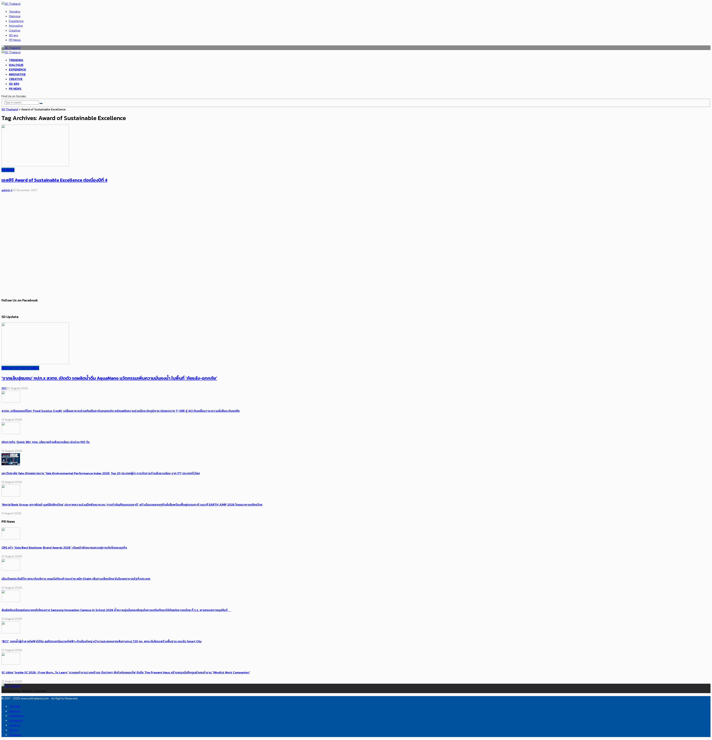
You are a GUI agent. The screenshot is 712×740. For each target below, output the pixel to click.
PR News (15, 40)
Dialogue (14, 16)
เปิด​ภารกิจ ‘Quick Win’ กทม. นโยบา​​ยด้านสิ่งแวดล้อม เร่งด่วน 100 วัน (45, 442)
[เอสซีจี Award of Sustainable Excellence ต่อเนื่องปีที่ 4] (35, 165)
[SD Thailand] (10, 4)
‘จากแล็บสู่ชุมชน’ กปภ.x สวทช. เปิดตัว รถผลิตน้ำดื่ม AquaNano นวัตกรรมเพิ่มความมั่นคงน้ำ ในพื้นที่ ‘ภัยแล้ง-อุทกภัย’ (109, 378)
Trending (14, 11)
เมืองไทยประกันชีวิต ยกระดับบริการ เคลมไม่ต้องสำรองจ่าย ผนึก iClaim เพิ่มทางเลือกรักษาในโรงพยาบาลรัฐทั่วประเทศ (76, 578)
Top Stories (29, 368)
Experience (16, 21)
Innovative (16, 25)
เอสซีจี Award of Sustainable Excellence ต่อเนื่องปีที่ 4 (54, 180)
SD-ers (13, 35)
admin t (6, 190)
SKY (4, 388)
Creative (14, 30)
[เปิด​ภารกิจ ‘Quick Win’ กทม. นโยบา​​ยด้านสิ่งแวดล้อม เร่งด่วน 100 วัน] (10, 433)
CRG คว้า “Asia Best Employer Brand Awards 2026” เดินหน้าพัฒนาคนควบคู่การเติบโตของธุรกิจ (64, 547)
